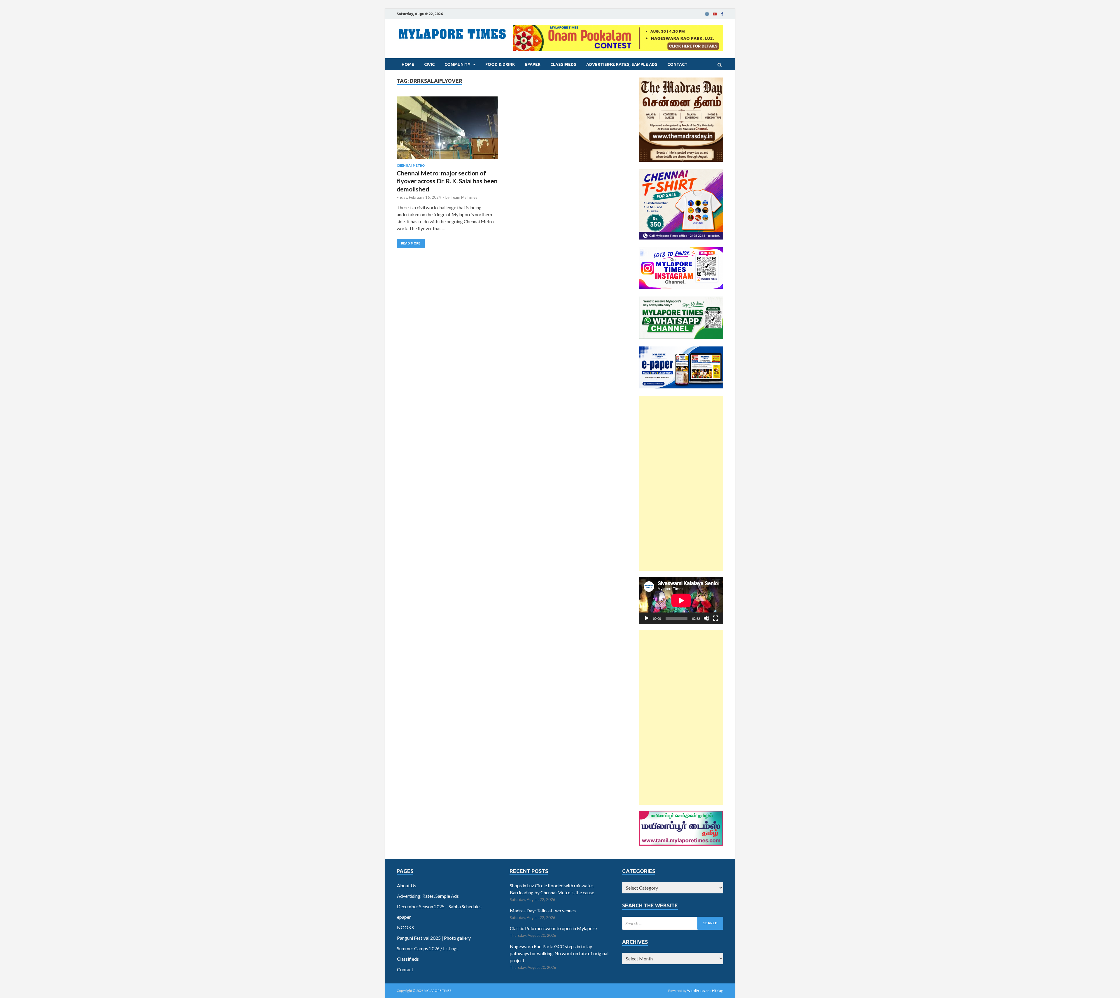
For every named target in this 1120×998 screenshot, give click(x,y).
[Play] (647, 618)
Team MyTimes (464, 197)
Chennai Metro (411, 165)
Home (408, 64)
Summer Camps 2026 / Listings (428, 948)
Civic (429, 64)
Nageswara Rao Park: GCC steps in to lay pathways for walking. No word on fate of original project (559, 953)
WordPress (696, 990)
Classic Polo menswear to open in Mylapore (553, 928)
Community (457, 64)
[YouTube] (714, 14)
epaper (532, 64)
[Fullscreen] (716, 618)
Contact (677, 64)
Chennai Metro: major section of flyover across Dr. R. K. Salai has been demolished (447, 181)
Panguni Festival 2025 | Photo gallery (434, 938)
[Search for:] (672, 923)
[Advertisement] (681, 483)
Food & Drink (500, 64)
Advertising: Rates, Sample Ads (621, 64)
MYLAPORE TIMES (438, 990)
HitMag (717, 990)
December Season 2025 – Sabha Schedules (439, 906)
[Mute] (706, 618)
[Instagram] (707, 14)
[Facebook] (722, 14)
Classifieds (563, 64)
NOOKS (405, 927)
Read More (410, 243)
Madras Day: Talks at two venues (543, 910)
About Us (406, 885)
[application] (681, 600)
